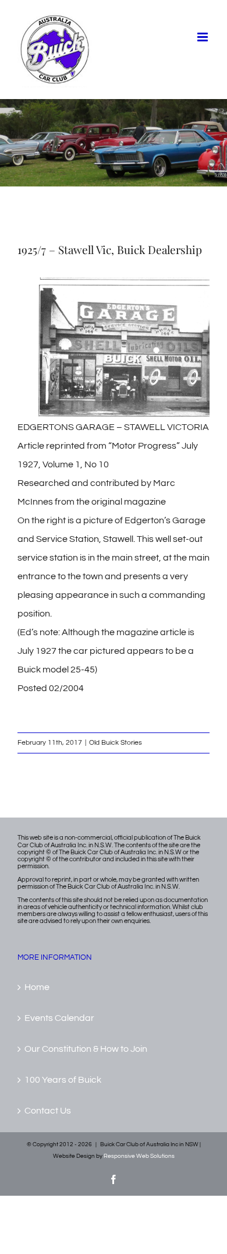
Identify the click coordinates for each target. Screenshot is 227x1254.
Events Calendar (59, 1018)
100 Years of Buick (62, 1079)
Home (36, 987)
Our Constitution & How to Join (85, 1049)
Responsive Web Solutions (139, 1156)
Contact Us (47, 1110)
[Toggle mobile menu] (203, 37)
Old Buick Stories (115, 742)
